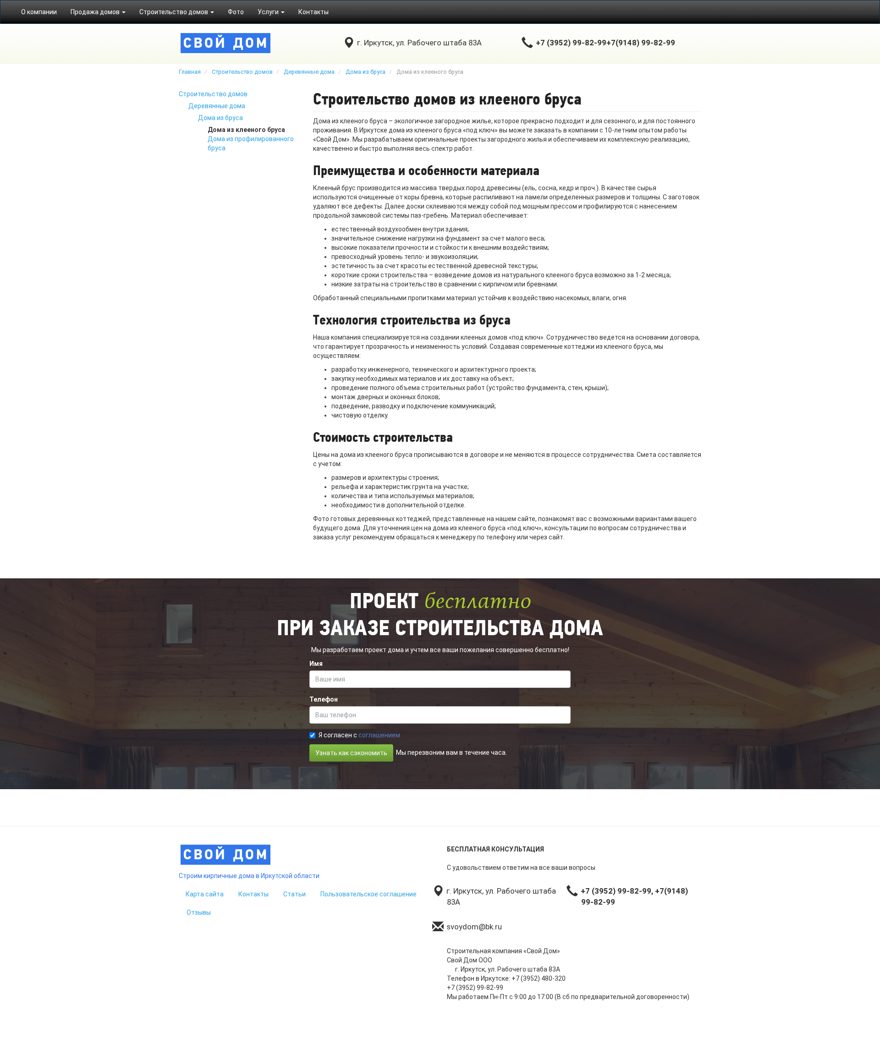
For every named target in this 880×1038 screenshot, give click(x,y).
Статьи (294, 894)
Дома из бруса (220, 117)
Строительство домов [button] (174, 12)
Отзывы (199, 912)
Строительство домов (213, 94)
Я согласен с (359, 735)
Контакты (313, 12)
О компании (39, 12)
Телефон (323, 699)
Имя (316, 663)
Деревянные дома (216, 106)
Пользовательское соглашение (368, 894)
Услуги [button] (269, 12)
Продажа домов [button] (96, 12)
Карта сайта (205, 894)
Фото (236, 12)
